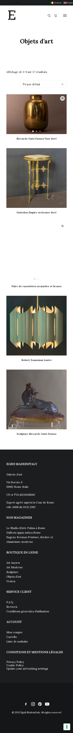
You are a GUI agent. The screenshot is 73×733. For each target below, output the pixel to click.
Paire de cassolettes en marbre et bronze (37, 286)
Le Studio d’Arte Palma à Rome (25, 528)
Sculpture (12, 572)
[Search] (47, 15)
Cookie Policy (15, 665)
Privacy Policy (15, 662)
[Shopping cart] (54, 15)
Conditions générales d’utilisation (27, 611)
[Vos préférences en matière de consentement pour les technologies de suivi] (66, 726)
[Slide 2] (36, 131)
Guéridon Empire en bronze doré (36, 212)
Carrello (11, 637)
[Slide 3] (40, 131)
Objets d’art (13, 576)
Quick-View (62, 98)
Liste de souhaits (17, 641)
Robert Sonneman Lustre (36, 360)
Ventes (10, 581)
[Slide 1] (33, 131)
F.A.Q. (10, 602)
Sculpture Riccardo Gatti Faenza (36, 433)
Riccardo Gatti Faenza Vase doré (36, 138)
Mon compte (14, 632)
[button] (6, 2)
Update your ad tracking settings (27, 668)
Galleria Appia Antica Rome (23, 532)
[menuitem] (56, 2)
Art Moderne (14, 567)
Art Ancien (13, 562)
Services (11, 606)
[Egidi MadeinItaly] (11, 15)
